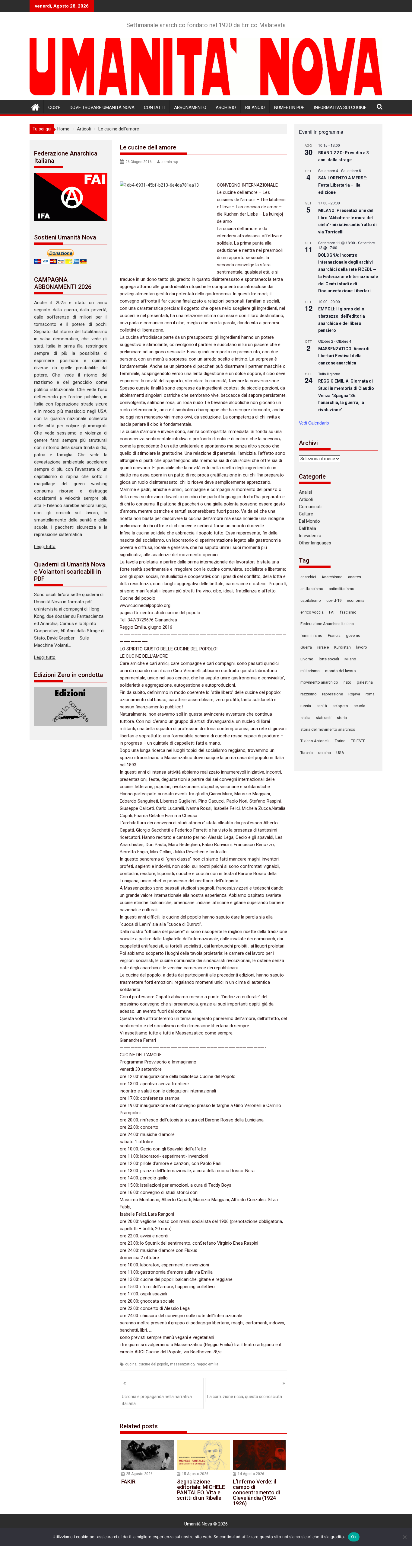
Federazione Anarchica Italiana (327, 623)
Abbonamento (190, 107)
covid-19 (333, 600)
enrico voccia (312, 612)
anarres (354, 577)
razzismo (308, 694)
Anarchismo (332, 577)
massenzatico (182, 1364)
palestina (365, 682)
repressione (332, 694)
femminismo (311, 635)
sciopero (340, 706)
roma (370, 694)
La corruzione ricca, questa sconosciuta (244, 1396)
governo (353, 635)
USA (340, 752)
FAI (331, 612)
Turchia (306, 752)
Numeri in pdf (289, 107)
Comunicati (310, 506)
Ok (354, 1536)
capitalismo (310, 600)
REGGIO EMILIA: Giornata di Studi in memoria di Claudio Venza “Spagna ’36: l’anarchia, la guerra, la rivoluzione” (346, 395)
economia (355, 600)
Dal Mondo (309, 521)
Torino (340, 741)
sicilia (305, 717)
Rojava (354, 694)
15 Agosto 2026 (195, 1474)
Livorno (306, 659)
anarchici (308, 577)
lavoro (361, 647)
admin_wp (169, 162)
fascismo (348, 612)
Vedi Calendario (314, 423)
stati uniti (323, 717)
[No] (404, 1537)
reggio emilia (207, 1364)
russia (305, 706)
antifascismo (311, 588)
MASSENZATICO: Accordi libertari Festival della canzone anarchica (343, 355)
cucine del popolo (153, 1364)
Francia (334, 635)
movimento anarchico (319, 682)
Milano (350, 659)
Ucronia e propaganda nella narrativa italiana (157, 1400)
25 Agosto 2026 (139, 1474)
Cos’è (54, 107)
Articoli (306, 499)
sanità (321, 706)
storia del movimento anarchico (327, 729)
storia (342, 717)
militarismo (310, 671)
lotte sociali (329, 659)
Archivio (226, 107)
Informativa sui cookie (340, 107)
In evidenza (310, 535)
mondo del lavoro (340, 671)
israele (323, 647)
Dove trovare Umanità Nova (102, 107)
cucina (131, 1364)
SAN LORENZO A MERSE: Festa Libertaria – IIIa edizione (342, 184)
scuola (359, 706)
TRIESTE (358, 741)
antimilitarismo (341, 588)
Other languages (315, 543)
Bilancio (255, 107)
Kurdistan (342, 647)
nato (347, 682)
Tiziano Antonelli (314, 741)
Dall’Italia (307, 528)
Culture (306, 514)
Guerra (306, 647)
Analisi (305, 492)
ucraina (324, 752)
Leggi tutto (44, 546)
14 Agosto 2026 (251, 1474)
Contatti (154, 107)
